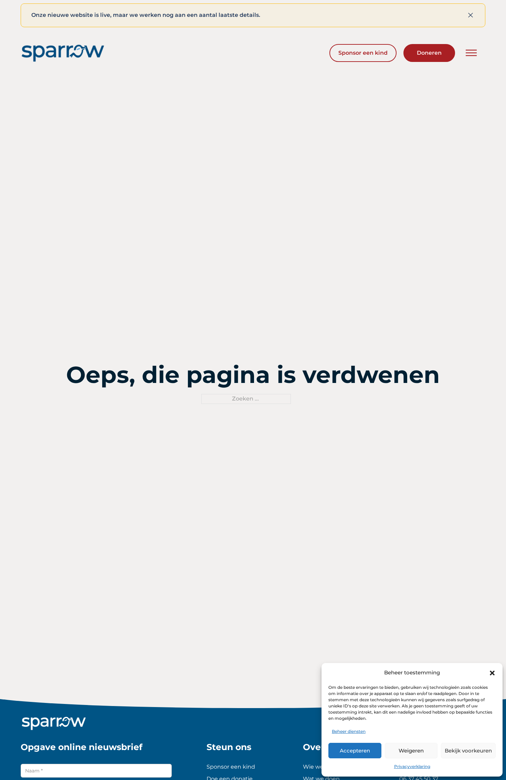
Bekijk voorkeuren (468, 750)
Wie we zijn (318, 766)
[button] (492, 673)
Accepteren (355, 750)
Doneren (429, 53)
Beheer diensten (349, 731)
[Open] (471, 53)
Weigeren (411, 750)
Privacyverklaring (412, 766)
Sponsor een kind (363, 53)
